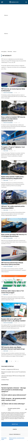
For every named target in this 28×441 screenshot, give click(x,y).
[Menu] (2, 2)
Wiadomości (4, 86)
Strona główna (3, 51)
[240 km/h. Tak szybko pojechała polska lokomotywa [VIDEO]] (14, 197)
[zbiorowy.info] (14, 2)
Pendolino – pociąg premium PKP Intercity (10, 369)
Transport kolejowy (6, 231)
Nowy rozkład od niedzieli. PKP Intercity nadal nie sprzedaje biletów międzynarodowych (13, 118)
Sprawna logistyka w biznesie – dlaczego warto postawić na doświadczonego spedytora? (13, 389)
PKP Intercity (10, 51)
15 (15, 361)
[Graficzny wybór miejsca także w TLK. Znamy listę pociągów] (14, 281)
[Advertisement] (14, 23)
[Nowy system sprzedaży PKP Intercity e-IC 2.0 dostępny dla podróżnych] (14, 225)
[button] (26, 409)
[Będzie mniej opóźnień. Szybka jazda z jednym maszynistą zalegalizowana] (14, 167)
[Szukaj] (26, 2)
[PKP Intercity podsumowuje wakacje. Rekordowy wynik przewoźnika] (14, 253)
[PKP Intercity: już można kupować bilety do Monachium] (14, 79)
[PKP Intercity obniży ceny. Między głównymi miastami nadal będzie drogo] (14, 338)
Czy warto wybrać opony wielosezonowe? (13, 395)
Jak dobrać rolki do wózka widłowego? (13, 404)
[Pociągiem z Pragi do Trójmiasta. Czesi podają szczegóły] (14, 138)
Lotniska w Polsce (5, 379)
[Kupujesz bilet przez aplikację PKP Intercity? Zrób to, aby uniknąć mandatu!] (14, 310)
